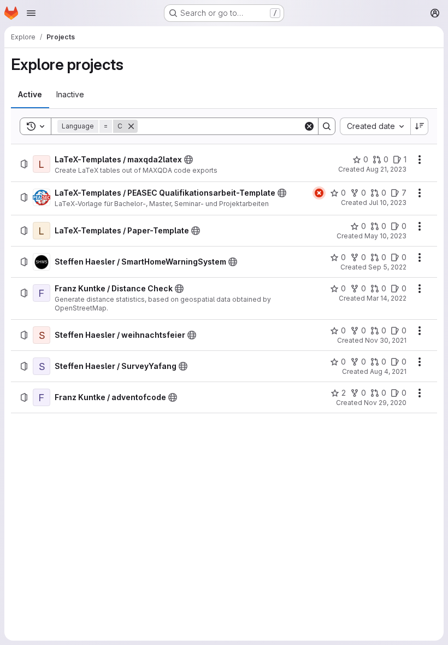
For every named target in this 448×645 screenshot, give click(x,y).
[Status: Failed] (319, 193)
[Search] (326, 126)
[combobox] (375, 126)
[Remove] (131, 126)
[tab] (30, 94)
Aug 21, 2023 (386, 169)
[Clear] (309, 126)
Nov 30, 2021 (385, 340)
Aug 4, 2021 (388, 371)
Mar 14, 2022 (386, 298)
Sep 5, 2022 (387, 267)
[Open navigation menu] (31, 13)
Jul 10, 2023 (387, 202)
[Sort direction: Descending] (419, 126)
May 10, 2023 (385, 236)
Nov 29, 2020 (385, 402)
